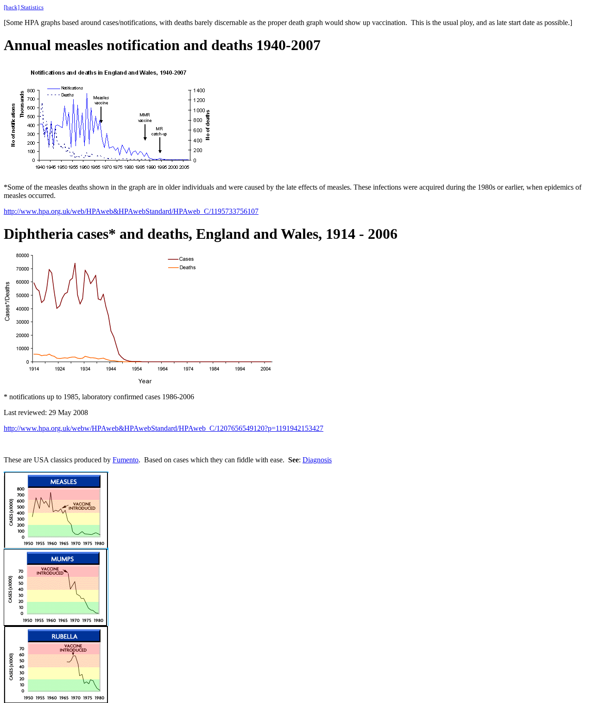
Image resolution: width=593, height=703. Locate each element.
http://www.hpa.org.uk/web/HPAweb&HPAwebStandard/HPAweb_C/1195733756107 (131, 211)
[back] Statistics (24, 7)
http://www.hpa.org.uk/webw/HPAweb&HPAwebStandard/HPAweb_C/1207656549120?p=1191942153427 (163, 428)
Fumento (126, 460)
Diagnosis (317, 460)
